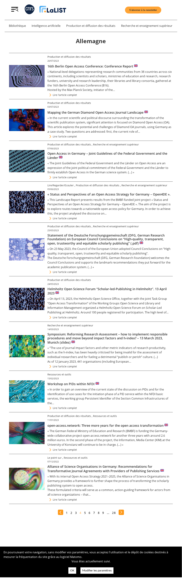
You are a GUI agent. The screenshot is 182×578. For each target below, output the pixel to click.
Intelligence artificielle (46, 26)
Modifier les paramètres (97, 570)
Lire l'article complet (65, 95)
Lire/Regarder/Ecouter (60, 185)
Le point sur (54, 457)
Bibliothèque (17, 26)
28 (114, 513)
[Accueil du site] (53, 10)
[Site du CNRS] (29, 10)
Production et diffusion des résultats (90, 26)
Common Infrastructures (148, 398)
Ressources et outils (59, 374)
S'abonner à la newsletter (143, 10)
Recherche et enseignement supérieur (146, 26)
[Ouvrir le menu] (14, 11)
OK (72, 570)
